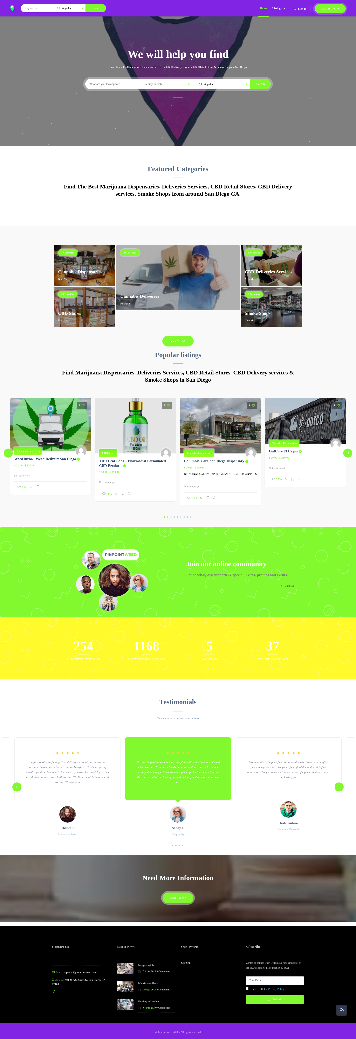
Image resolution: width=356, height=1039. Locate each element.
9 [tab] (190, 517)
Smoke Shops (258, 313)
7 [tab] (184, 517)
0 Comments (163, 971)
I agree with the (268, 988)
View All (175, 341)
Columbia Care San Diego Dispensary (216, 461)
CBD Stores (69, 313)
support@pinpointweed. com (80, 972)
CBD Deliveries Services (268, 271)
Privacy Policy (276, 988)
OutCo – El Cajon (285, 451)
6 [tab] (181, 517)
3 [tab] (171, 517)
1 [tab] (164, 517)
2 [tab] (167, 517)
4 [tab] (174, 517)
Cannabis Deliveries (139, 296)
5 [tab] (177, 517)
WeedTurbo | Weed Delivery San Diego (47, 459)
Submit (277, 999)
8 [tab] (187, 517)
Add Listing (329, 8)
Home (263, 8)
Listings (277, 8)
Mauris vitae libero (148, 983)
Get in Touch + (178, 897)
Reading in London (148, 1001)
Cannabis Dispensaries (80, 271)
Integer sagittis (146, 965)
